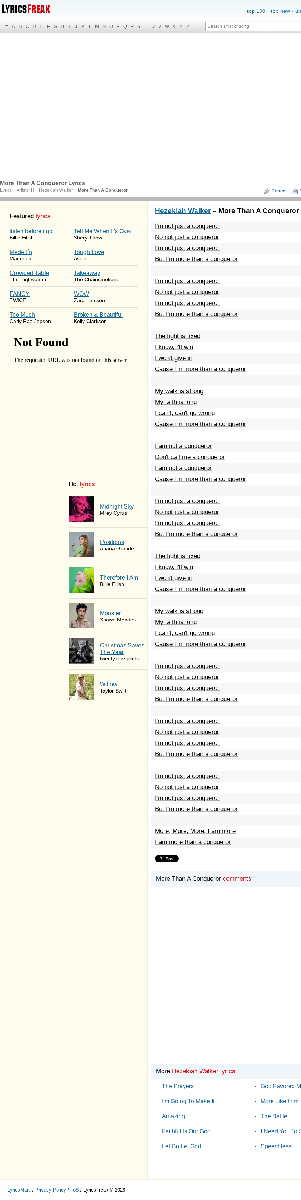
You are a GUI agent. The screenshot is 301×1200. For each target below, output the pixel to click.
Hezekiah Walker (183, 210)
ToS (74, 1190)
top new (280, 11)
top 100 (256, 11)
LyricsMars (19, 1190)
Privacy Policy (50, 1190)
